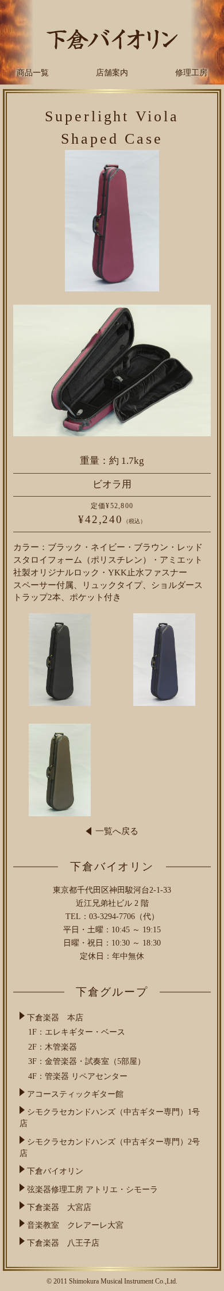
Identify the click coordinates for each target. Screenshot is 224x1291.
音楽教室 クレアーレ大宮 (75, 1225)
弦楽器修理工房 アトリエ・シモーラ (92, 1189)
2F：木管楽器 (52, 1047)
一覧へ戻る (116, 831)
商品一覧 (33, 72)
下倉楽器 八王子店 (63, 1243)
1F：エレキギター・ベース (76, 1032)
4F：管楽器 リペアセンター (78, 1076)
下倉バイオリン (55, 1171)
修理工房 (191, 72)
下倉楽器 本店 (55, 1017)
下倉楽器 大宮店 (59, 1206)
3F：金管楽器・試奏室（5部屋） (86, 1061)
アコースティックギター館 (75, 1094)
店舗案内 (112, 72)
